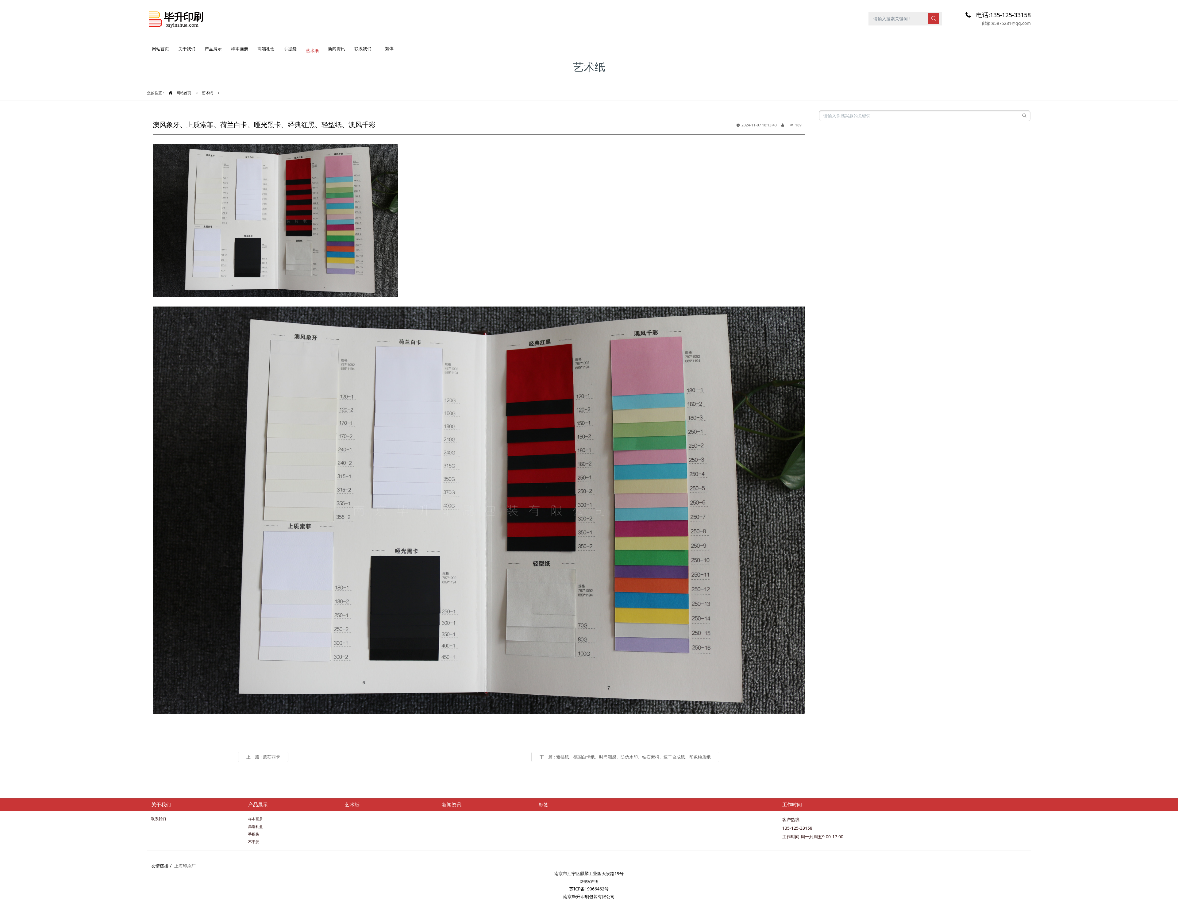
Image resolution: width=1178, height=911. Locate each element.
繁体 (389, 48)
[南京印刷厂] (176, 18)
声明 (594, 881)
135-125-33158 (797, 828)
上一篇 (263, 757)
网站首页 (160, 49)
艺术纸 (207, 92)
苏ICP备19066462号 (589, 889)
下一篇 (625, 757)
